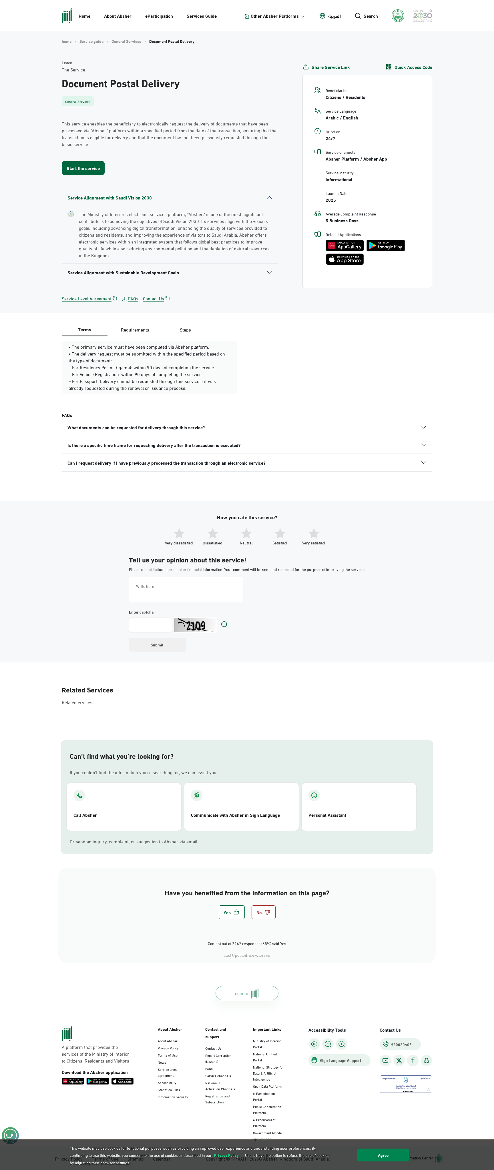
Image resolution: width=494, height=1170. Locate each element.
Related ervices (77, 702)
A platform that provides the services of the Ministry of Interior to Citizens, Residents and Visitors (95, 1053)
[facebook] (412, 1060)
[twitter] (399, 1060)
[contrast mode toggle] (314, 1044)
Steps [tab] (185, 329)
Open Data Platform (267, 1086)
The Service (73, 69)
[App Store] (345, 259)
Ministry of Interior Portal (267, 1043)
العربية (334, 15)
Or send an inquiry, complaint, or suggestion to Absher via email (133, 841)
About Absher (118, 15)
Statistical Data (169, 1089)
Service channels (218, 1075)
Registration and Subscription (217, 1099)
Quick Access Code (413, 66)
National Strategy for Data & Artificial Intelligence (268, 1073)
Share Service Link (331, 66)
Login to (240, 993)
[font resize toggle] (327, 1044)
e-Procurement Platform (264, 1122)
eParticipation (159, 15)
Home (84, 15)
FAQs (133, 298)
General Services (126, 41)
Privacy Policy (168, 1048)
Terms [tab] (84, 329)
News (162, 1062)
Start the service (83, 168)
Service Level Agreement (86, 298)
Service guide (91, 41)
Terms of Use (168, 1055)
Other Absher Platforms (275, 15)
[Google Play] (385, 245)
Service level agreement (167, 1072)
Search (371, 15)
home (66, 41)
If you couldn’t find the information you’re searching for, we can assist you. (144, 772)
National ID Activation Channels (220, 1085)
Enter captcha (141, 612)
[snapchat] (426, 1060)
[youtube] (385, 1060)
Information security (173, 1096)
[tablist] (135, 329)
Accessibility (167, 1082)
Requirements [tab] (135, 329)
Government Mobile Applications (267, 1135)
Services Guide (202, 15)
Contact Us (153, 298)
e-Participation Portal (264, 1096)
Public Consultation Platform (267, 1109)
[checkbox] (232, 912)
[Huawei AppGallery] (345, 245)
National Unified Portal (265, 1057)
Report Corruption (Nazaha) (218, 1058)
